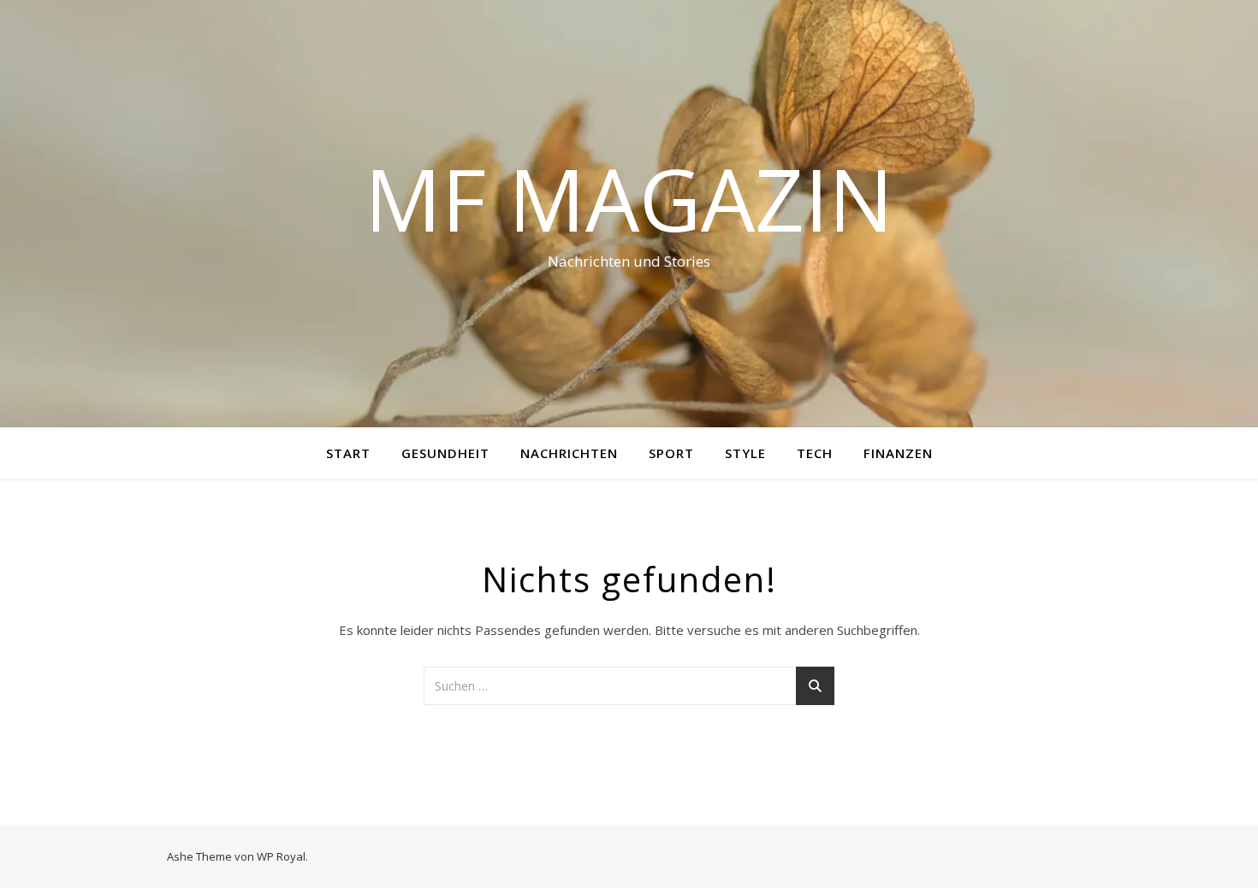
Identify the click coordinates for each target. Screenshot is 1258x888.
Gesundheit (445, 453)
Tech (815, 453)
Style (745, 453)
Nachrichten (569, 453)
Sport (671, 453)
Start (348, 453)
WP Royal (281, 856)
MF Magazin (629, 198)
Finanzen (898, 453)
